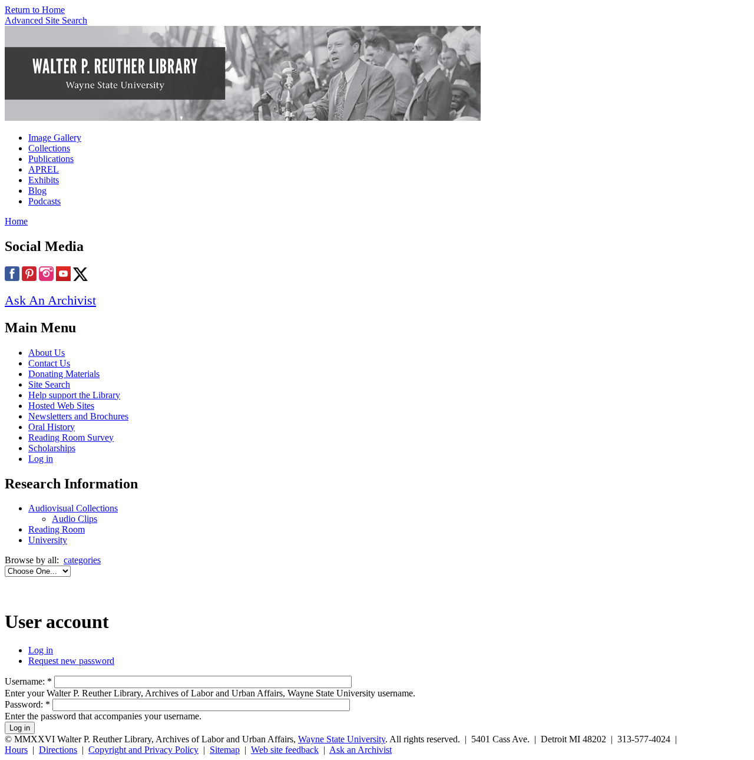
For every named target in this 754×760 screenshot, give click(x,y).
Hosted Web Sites (61, 406)
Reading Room (56, 529)
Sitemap (225, 750)
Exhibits (43, 180)
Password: (27, 704)
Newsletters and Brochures (78, 416)
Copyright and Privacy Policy (143, 750)
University (47, 540)
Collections (49, 148)
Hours (16, 750)
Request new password (71, 661)
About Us (46, 353)
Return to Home (35, 10)
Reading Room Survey (71, 437)
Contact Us (49, 363)
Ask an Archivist (360, 750)
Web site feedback (285, 750)
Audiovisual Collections (73, 508)
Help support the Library (74, 395)
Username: (28, 681)
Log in (40, 459)
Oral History (51, 427)
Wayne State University (341, 739)
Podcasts (44, 201)
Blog (37, 191)
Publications (51, 159)
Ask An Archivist (50, 300)
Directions (58, 750)
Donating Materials (64, 374)
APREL (43, 169)
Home (16, 221)
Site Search (49, 384)
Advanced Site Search (46, 20)
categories (82, 560)
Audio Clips (74, 519)
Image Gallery (54, 138)
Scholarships (51, 448)
